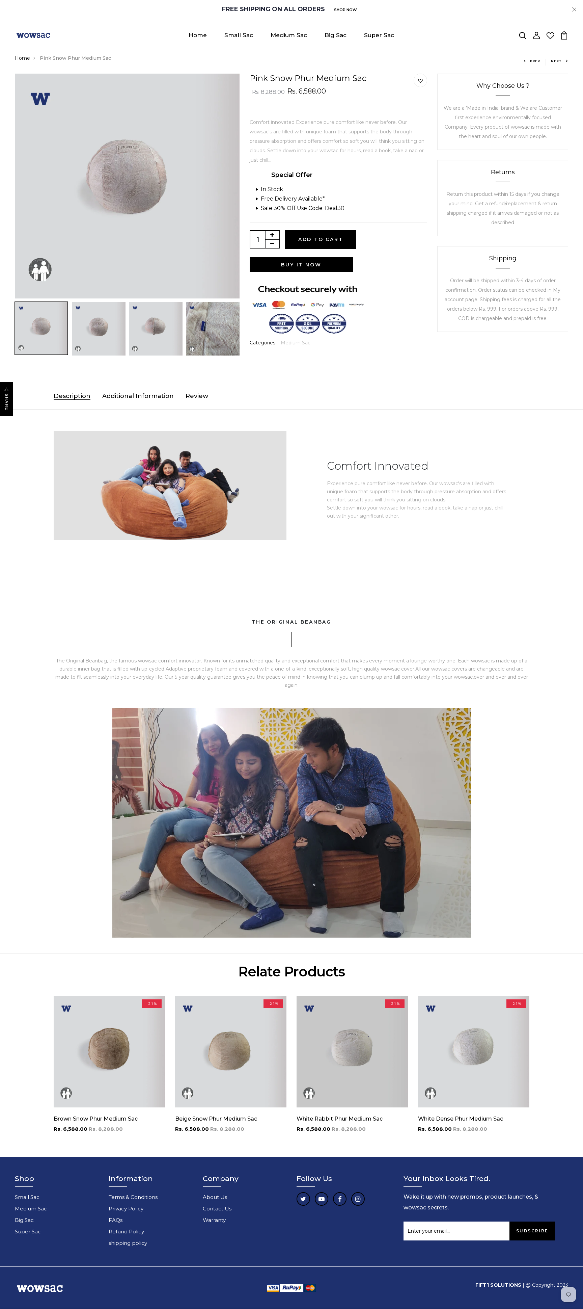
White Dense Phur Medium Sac (460, 1119)
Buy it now (301, 265)
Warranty (214, 1220)
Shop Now (345, 9)
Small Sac (238, 35)
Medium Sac (289, 35)
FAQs (115, 1220)
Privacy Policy (126, 1208)
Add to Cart (320, 239)
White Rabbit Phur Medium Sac (340, 1119)
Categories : (264, 343)
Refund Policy (126, 1231)
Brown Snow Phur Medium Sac (96, 1119)
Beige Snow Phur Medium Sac (216, 1119)
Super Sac (379, 35)
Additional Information (138, 396)
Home (198, 35)
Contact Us (217, 1208)
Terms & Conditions (133, 1197)
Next (556, 61)
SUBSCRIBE (532, 1230)
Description (72, 396)
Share (6, 402)
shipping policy (128, 1243)
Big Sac (335, 35)
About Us (215, 1197)
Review (197, 396)
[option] (127, 186)
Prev (535, 61)
